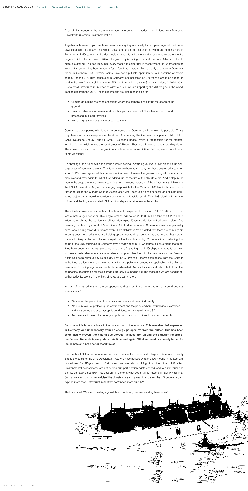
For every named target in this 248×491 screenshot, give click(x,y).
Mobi (34, 485)
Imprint (24, 485)
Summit (41, 7)
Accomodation (9, 485)
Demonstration (61, 7)
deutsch (113, 7)
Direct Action (83, 7)
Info (100, 7)
